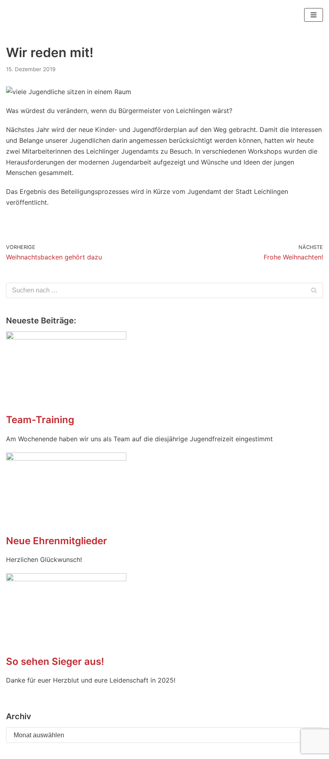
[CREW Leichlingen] (18, 15)
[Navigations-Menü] (313, 15)
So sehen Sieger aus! (55, 661)
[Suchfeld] (314, 290)
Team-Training (40, 420)
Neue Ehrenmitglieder (56, 541)
